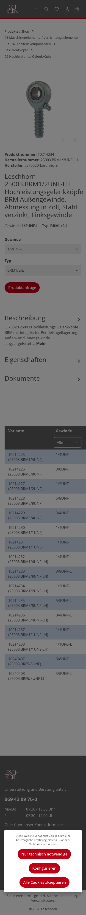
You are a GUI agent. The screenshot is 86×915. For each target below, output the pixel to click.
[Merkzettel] (56, 9)
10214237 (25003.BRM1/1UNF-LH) (28, 632)
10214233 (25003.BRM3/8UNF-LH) (28, 574)
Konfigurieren (44, 868)
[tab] (43, 329)
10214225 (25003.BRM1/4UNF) (25, 457)
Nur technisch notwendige (44, 854)
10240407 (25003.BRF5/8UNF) (24, 661)
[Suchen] (46, 9)
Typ (8, 260)
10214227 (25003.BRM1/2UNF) (25, 486)
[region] (43, 109)
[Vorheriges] (64, 140)
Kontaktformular (48, 824)
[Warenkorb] (76, 9)
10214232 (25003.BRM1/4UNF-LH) (28, 559)
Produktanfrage (22, 287)
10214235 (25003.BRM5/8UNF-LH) (28, 603)
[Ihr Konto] (66, 9)
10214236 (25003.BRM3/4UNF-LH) (28, 618)
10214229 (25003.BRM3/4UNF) (25, 515)
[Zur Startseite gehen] (12, 9)
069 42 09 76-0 (21, 799)
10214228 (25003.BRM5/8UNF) (25, 501)
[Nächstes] (74, 140)
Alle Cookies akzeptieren (44, 882)
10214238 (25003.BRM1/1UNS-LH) (28, 647)
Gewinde (13, 239)
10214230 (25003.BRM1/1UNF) (25, 530)
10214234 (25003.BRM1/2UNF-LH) (28, 588)
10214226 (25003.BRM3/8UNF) (25, 472)
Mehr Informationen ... (43, 844)
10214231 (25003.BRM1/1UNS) (25, 545)
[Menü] (36, 9)
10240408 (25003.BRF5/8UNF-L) (26, 676)
